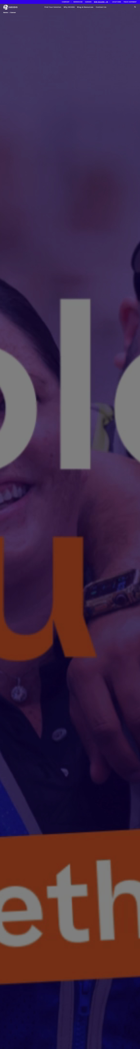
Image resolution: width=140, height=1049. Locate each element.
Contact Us (101, 7)
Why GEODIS (69, 7)
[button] (65, 2)
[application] (70, 526)
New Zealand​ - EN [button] (101, 2)
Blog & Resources (85, 7)
